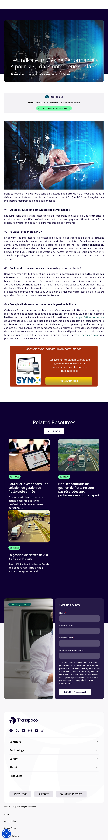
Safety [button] (13, 758)
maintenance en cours (86, 335)
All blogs (54, 431)
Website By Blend (11, 836)
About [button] (13, 767)
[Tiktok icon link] (42, 730)
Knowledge (20, 794)
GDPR (6, 814)
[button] (6, 833)
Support (44, 794)
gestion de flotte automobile (55, 108)
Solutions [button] (15, 741)
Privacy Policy (10, 821)
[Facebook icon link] (11, 730)
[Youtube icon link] (36, 730)
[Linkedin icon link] (23, 730)
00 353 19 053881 (73, 794)
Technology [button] (16, 750)
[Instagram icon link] (30, 730)
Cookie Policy (10, 828)
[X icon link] (17, 730)
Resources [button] (15, 776)
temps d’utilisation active (89, 317)
